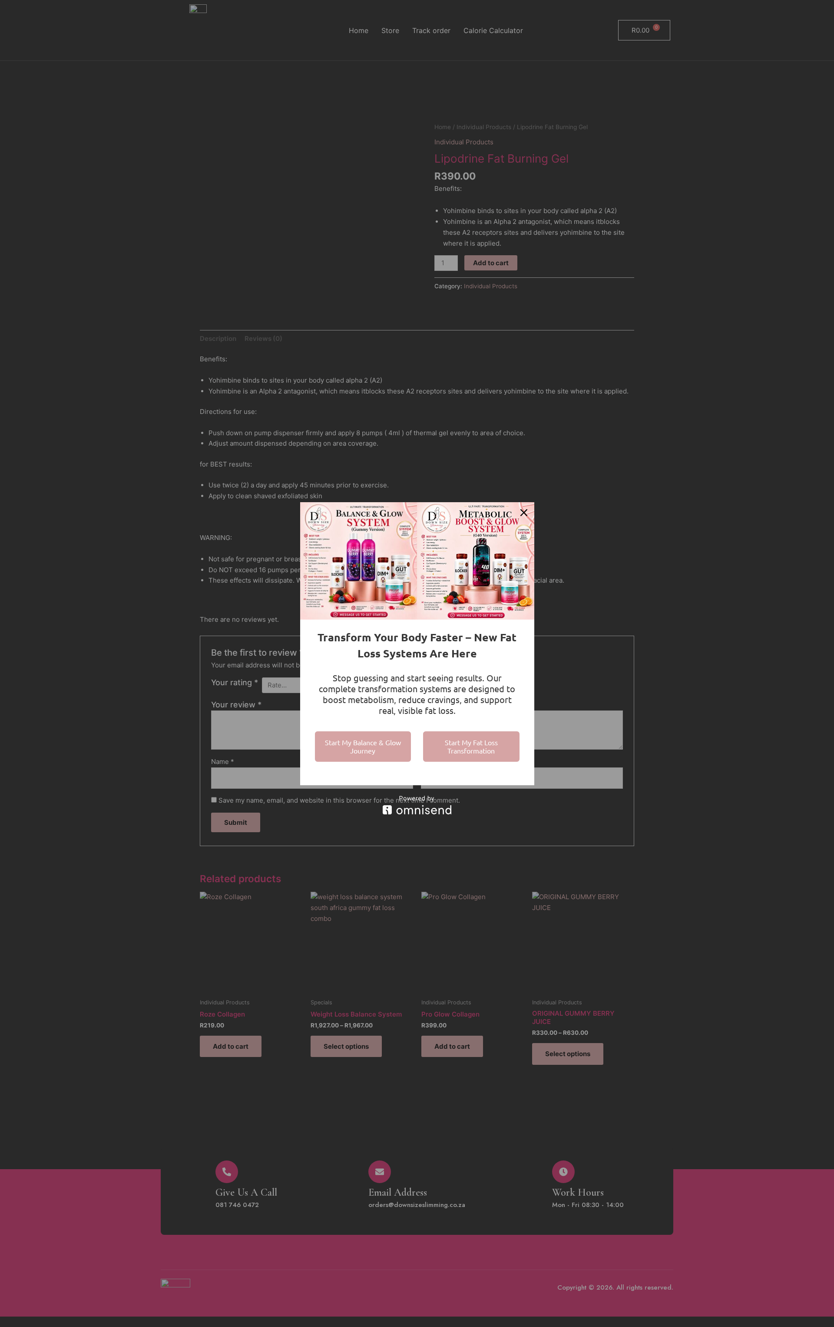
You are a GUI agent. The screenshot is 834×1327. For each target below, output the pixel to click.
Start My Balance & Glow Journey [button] (363, 746)
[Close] (523, 512)
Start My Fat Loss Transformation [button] (471, 746)
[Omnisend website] (417, 805)
